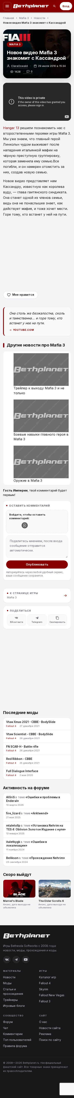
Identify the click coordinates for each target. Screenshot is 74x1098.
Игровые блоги (14, 1005)
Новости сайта (49, 1028)
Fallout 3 (44, 1001)
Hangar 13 (11, 128)
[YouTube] (25, 959)
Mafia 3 (14, 44)
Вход (65, 6)
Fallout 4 (45, 983)
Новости (9, 977)
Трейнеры (10, 1000)
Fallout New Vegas (51, 995)
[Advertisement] (37, 254)
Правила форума (15, 1046)
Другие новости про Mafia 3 (36, 345)
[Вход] (25, 525)
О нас (43, 1022)
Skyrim (43, 989)
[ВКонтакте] (6, 959)
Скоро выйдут (17, 874)
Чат (5, 1028)
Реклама (45, 1034)
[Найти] (54, 6)
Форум (8, 1022)
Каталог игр (47, 977)
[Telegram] (16, 959)
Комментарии (13, 1034)
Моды (7, 983)
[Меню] (7, 6)
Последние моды (20, 712)
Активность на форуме (26, 788)
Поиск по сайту (50, 1040)
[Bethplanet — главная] (31, 6)
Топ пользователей (17, 1040)
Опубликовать (37, 564)
